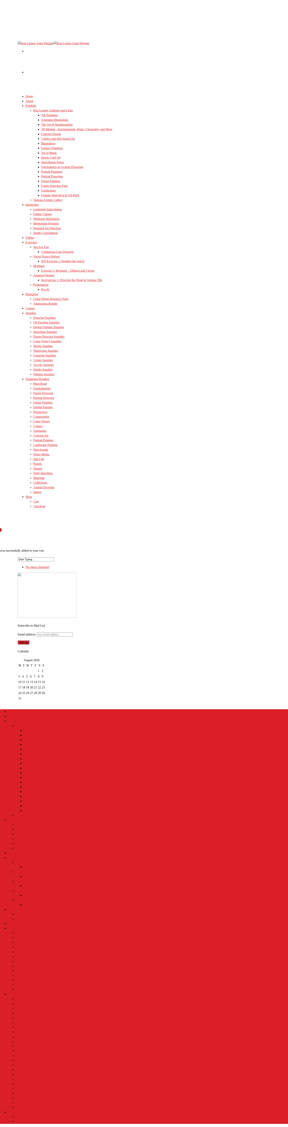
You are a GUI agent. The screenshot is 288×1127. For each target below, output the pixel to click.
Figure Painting (50, 181)
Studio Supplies (25, 984)
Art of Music (49, 152)
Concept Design (51, 134)
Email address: (27, 634)
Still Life (38, 459)
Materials (39, 478)
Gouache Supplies (44, 355)
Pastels (37, 463)
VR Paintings (49, 115)
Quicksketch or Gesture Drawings (62, 167)
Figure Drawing (43, 393)
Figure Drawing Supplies (48, 336)
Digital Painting (43, 407)
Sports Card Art (51, 157)
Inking (37, 492)
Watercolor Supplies (45, 350)
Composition (41, 416)
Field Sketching (43, 473)
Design (37, 468)
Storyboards (40, 449)
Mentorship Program (46, 223)
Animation (39, 430)
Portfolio (13, 721)
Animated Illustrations (54, 120)
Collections (40, 482)
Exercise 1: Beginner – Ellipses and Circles (67, 270)
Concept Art (40, 435)
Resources (14, 909)
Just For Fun (41, 247)
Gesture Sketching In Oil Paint (60, 195)
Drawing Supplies (44, 317)
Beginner (39, 266)
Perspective (40, 412)
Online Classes (42, 214)
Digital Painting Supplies (48, 327)
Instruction (32, 204)
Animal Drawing (43, 487)
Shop (28, 496)
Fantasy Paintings (52, 148)
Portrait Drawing (43, 397)
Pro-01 (45, 289)
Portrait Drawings (52, 176)
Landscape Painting (45, 445)
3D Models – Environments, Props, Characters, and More (76, 129)
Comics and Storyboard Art (58, 138)
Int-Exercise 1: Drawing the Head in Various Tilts (71, 280)
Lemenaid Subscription (47, 209)
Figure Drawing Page (54, 185)
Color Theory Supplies (47, 341)
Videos (12, 853)
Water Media (41, 454)
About (12, 716)
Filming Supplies (26, 989)
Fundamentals (42, 388)
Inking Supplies (43, 346)
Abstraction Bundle (45, 303)
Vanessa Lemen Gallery (48, 200)
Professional (40, 284)
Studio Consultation (45, 233)
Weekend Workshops (46, 218)
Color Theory (41, 421)
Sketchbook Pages (52, 162)
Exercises (31, 242)
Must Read (40, 383)
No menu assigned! (37, 567)
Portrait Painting (43, 440)
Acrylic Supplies (43, 365)
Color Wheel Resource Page (50, 299)
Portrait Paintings (51, 171)
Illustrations (48, 143)
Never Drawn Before (46, 256)
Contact (12, 923)
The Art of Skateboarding (57, 124)
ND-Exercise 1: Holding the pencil (62, 261)
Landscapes (48, 190)
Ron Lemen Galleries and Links (53, 110)
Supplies (13, 928)
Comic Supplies (43, 360)
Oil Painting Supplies (46, 322)
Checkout (39, 506)
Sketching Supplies (45, 332)
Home (11, 711)
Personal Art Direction (47, 228)
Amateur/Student (43, 275)
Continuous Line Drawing (57, 251)
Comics (38, 426)
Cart (36, 501)
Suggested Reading (20, 994)
